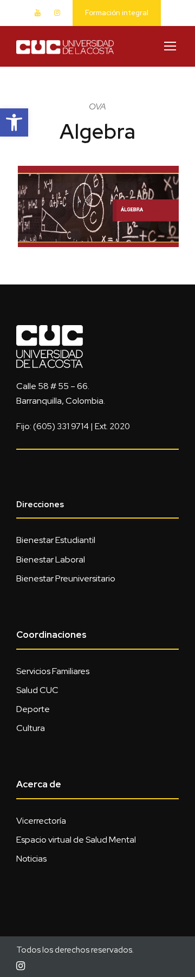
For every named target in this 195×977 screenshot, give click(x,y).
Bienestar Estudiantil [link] (55, 540)
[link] (14, 122)
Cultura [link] (30, 728)
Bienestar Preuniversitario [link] (65, 578)
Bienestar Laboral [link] (50, 559)
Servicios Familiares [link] (52, 671)
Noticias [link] (31, 858)
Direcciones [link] (40, 504)
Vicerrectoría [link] (41, 820)
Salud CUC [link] (37, 690)
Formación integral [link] (116, 12)
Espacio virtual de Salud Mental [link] (76, 839)
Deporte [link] (33, 709)
